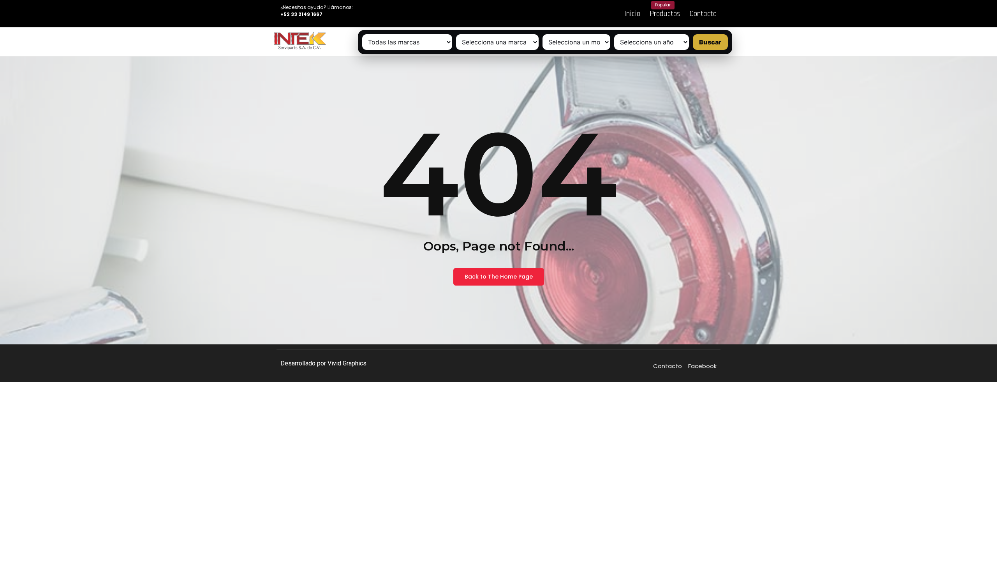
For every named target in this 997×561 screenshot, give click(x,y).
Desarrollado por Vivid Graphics (323, 363)
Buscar (710, 42)
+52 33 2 (290, 14)
